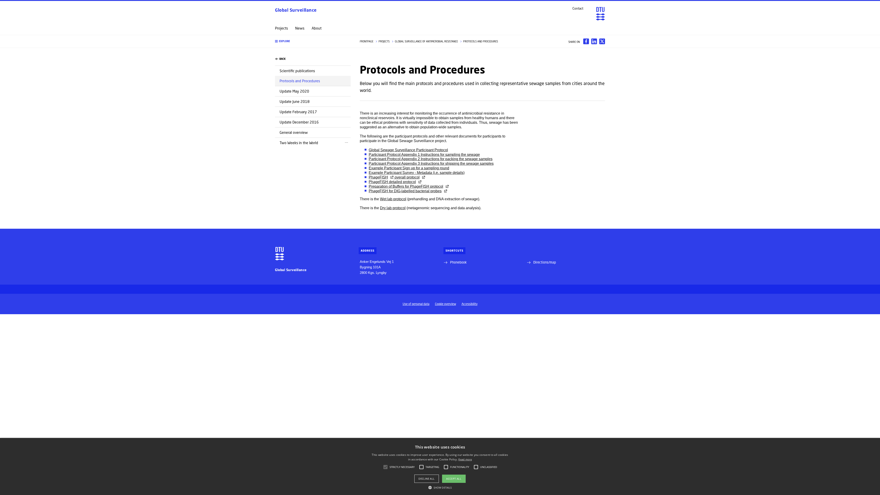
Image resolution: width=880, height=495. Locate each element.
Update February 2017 (298, 112)
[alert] (440, 466)
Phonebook (458, 262)
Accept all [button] (453, 478)
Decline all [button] (426, 478)
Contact (577, 8)
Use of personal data (416, 304)
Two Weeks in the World (299, 142)
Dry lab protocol (393, 208)
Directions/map (544, 262)
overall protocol (407, 177)
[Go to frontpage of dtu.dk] (600, 14)
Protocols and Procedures (300, 81)
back (282, 58)
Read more (465, 459)
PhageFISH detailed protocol (392, 182)
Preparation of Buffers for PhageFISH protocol (406, 186)
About (317, 28)
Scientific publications (297, 71)
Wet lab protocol (393, 199)
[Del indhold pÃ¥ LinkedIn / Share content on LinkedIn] (594, 41)
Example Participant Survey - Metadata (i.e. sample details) (417, 173)
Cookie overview (445, 304)
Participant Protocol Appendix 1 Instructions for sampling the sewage (424, 155)
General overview (294, 132)
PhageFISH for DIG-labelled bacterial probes (405, 191)
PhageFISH (378, 177)
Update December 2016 (299, 122)
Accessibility (470, 304)
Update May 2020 (294, 91)
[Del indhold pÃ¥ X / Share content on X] (602, 41)
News (299, 28)
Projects (281, 28)
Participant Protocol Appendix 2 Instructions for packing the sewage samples (430, 159)
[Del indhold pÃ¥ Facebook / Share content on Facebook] (586, 41)
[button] (313, 41)
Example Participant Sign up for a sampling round (409, 168)
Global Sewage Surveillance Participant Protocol (408, 150)
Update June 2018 (295, 101)
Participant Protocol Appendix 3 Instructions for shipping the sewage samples (431, 163)
